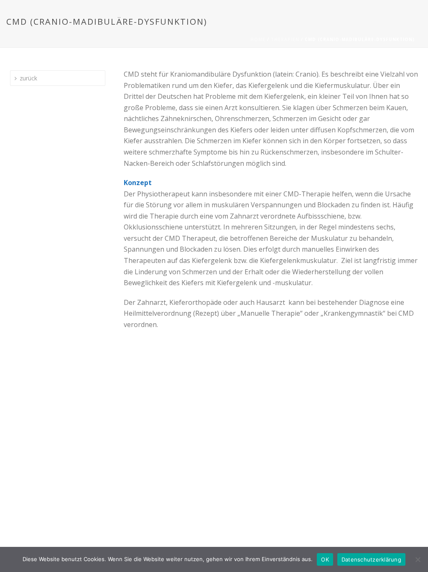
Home (257, 39)
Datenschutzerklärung (371, 559)
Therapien (285, 39)
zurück (28, 78)
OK (325, 559)
